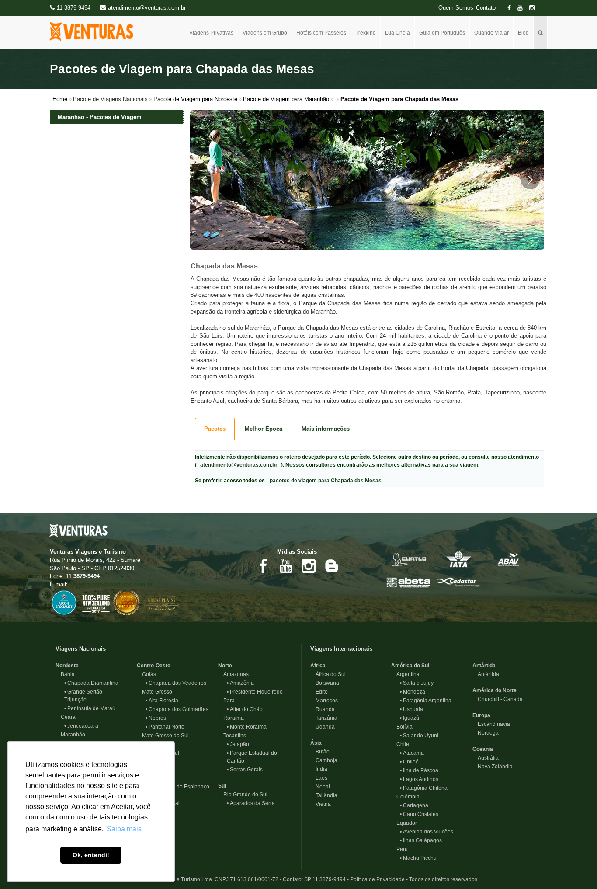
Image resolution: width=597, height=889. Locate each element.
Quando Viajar (491, 33)
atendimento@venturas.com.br (239, 465)
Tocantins (232, 735)
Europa (481, 715)
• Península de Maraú (89, 708)
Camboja (323, 760)
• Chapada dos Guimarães (177, 709)
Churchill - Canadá (497, 699)
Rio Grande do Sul (242, 794)
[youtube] (522, 8)
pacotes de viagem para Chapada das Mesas (326, 481)
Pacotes (215, 428)
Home (59, 99)
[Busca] (541, 32)
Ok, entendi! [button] (91, 854)
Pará (226, 700)
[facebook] (511, 8)
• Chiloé (409, 762)
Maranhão (70, 735)
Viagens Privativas (211, 33)
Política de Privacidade (377, 879)
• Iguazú (409, 718)
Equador (404, 823)
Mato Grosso (154, 692)
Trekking (365, 33)
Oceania (482, 749)
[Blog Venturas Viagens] (331, 565)
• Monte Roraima (247, 727)
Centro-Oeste (153, 665)
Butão (320, 752)
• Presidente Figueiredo (255, 692)
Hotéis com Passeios (321, 33)
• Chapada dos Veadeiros (176, 683)
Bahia (65, 674)
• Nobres (156, 718)
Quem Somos (455, 8)
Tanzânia (323, 718)
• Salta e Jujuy (417, 683)
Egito (319, 692)
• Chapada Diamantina (91, 683)
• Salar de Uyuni (419, 735)
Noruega (485, 733)
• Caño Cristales (419, 814)
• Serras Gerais (245, 770)
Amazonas (233, 674)
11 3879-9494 (73, 7)
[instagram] (534, 8)
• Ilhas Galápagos (421, 840)
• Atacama (412, 753)
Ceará (66, 717)
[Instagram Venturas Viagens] (308, 565)
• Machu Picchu (418, 858)
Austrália (485, 758)
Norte (225, 665)
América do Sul (410, 665)
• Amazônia (240, 683)
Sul (222, 786)
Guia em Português (442, 33)
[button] (204, 179)
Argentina (405, 674)
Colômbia (405, 797)
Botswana (324, 683)
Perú (399, 849)
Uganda (322, 727)
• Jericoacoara (81, 726)
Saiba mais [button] (124, 829)
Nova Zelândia (492, 766)
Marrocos (324, 700)
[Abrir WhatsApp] (575, 867)
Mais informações (326, 428)
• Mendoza (412, 692)
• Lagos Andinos (419, 779)
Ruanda (322, 709)
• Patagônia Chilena (424, 788)
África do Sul (328, 674)
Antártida (484, 665)
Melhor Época (263, 428)
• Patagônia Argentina (425, 700)
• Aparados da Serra (251, 803)
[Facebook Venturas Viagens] (263, 565)
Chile (400, 744)
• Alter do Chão (245, 709)
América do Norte (494, 690)
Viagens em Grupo (265, 33)
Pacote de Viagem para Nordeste (195, 99)
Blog (523, 33)
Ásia (316, 743)
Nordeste (67, 665)
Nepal (320, 787)
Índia (318, 769)
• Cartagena (414, 805)
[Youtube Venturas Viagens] (285, 565)
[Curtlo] (409, 559)
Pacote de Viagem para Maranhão (286, 99)
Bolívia (402, 727)
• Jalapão (238, 744)
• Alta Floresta (162, 700)
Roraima (231, 718)
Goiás (146, 674)
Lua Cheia (397, 33)
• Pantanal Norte (165, 727)
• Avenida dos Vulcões (426, 832)
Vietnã (320, 804)
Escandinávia (491, 724)
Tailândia (323, 795)
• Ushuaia (411, 709)
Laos (318, 778)
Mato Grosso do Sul (163, 735)
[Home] (94, 31)
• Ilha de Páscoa (419, 770)
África (318, 665)
